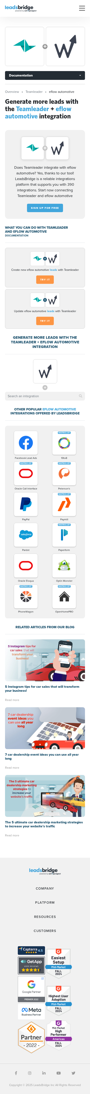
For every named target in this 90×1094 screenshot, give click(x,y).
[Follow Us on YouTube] (59, 1073)
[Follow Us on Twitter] (73, 1073)
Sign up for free (45, 208)
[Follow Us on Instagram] (29, 1073)
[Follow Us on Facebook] (16, 1073)
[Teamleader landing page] (24, 46)
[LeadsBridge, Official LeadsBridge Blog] (20, 8)
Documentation (21, 75)
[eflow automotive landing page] (65, 46)
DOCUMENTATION (16, 235)
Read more (12, 700)
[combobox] (45, 396)
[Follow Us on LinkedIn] (44, 1073)
